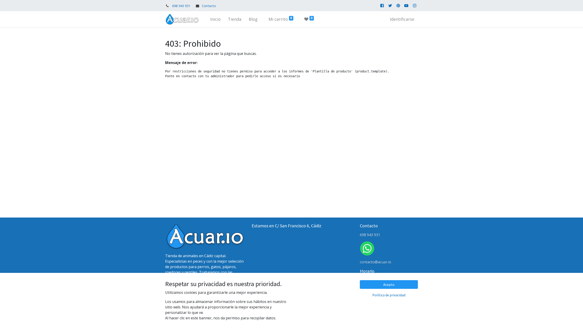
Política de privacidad (388, 295)
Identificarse (402, 19)
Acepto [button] (388, 284)
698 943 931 (181, 6)
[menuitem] (215, 19)
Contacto (209, 6)
